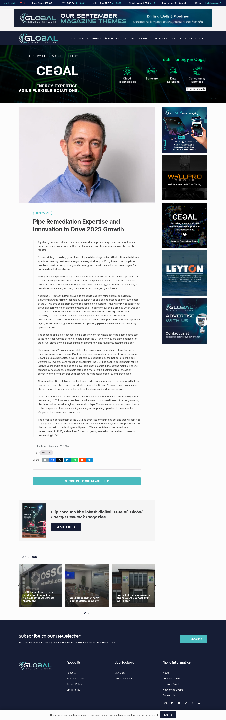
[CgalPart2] (162, 74)
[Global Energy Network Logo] (38, 38)
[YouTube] (179, 703)
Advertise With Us (172, 678)
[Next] (155, 586)
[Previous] (19, 586)
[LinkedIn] (172, 703)
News (166, 672)
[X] (192, 703)
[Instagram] (186, 703)
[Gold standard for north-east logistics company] (40, 586)
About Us (72, 672)
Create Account (123, 678)
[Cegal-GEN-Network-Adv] (49, 91)
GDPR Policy (73, 689)
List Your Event (171, 684)
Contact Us (169, 695)
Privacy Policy (74, 684)
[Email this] (45, 460)
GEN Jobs (120, 672)
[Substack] (199, 703)
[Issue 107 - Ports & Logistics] (34, 520)
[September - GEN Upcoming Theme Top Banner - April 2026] (113, 26)
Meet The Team (75, 678)
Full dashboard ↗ (213, 3)
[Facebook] (166, 703)
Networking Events (173, 689)
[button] (86, 38)
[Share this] (52, 460)
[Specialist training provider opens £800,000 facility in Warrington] (87, 586)
